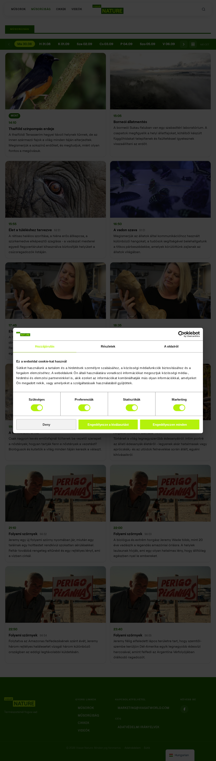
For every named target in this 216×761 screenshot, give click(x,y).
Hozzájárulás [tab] (44, 346)
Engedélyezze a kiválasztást (108, 424)
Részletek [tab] (108, 346)
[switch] (84, 407)
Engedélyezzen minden (170, 424)
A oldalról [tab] (171, 346)
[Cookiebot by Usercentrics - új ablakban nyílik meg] (181, 334)
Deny (46, 424)
